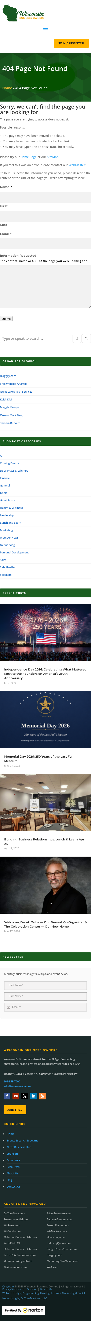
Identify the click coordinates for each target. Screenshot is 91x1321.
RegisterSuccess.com (59, 1219)
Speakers (5, 575)
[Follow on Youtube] (15, 1096)
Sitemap (32, 1289)
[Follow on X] (24, 1096)
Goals (3, 493)
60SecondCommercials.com (20, 1249)
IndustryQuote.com (58, 1243)
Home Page (29, 157)
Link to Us (46, 1289)
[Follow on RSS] (42, 1096)
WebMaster (77, 165)
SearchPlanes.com (58, 1225)
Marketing (6, 530)
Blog (9, 1180)
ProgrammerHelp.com (17, 1219)
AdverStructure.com (59, 1213)
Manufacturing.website (18, 1261)
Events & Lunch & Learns (22, 1140)
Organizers (13, 1160)
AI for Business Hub (19, 1147)
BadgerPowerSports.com (62, 1249)
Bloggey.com (8, 376)
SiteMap (53, 157)
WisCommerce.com (15, 1267)
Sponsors (12, 1154)
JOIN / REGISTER (71, 43)
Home (7, 88)
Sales (3, 560)
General (5, 485)
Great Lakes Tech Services (16, 391)
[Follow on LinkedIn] (33, 1096)
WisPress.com (12, 1225)
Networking (7, 545)
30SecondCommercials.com (20, 1237)
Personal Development (14, 552)
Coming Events (9, 463)
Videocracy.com (56, 1237)
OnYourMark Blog (11, 415)
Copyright (8, 1286)
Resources (13, 1167)
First (4, 206)
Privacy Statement (13, 1289)
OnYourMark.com (14, 1213)
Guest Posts (7, 500)
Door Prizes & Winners (14, 470)
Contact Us (14, 1186)
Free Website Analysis (13, 384)
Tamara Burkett (10, 423)
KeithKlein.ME (12, 1243)
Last (3, 225)
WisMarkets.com (57, 1231)
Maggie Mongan (10, 407)
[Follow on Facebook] (7, 1096)
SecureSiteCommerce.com (20, 1255)
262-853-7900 (12, 1081)
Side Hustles (7, 567)
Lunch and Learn (10, 523)
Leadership (7, 515)
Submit (6, 319)
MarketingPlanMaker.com (62, 1261)
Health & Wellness (11, 508)
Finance (5, 478)
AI (1, 456)
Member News (9, 537)
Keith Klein (6, 399)
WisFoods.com (12, 1231)
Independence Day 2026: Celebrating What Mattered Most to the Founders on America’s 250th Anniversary (45, 674)
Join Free (14, 1109)
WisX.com (52, 1267)
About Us (12, 1173)
